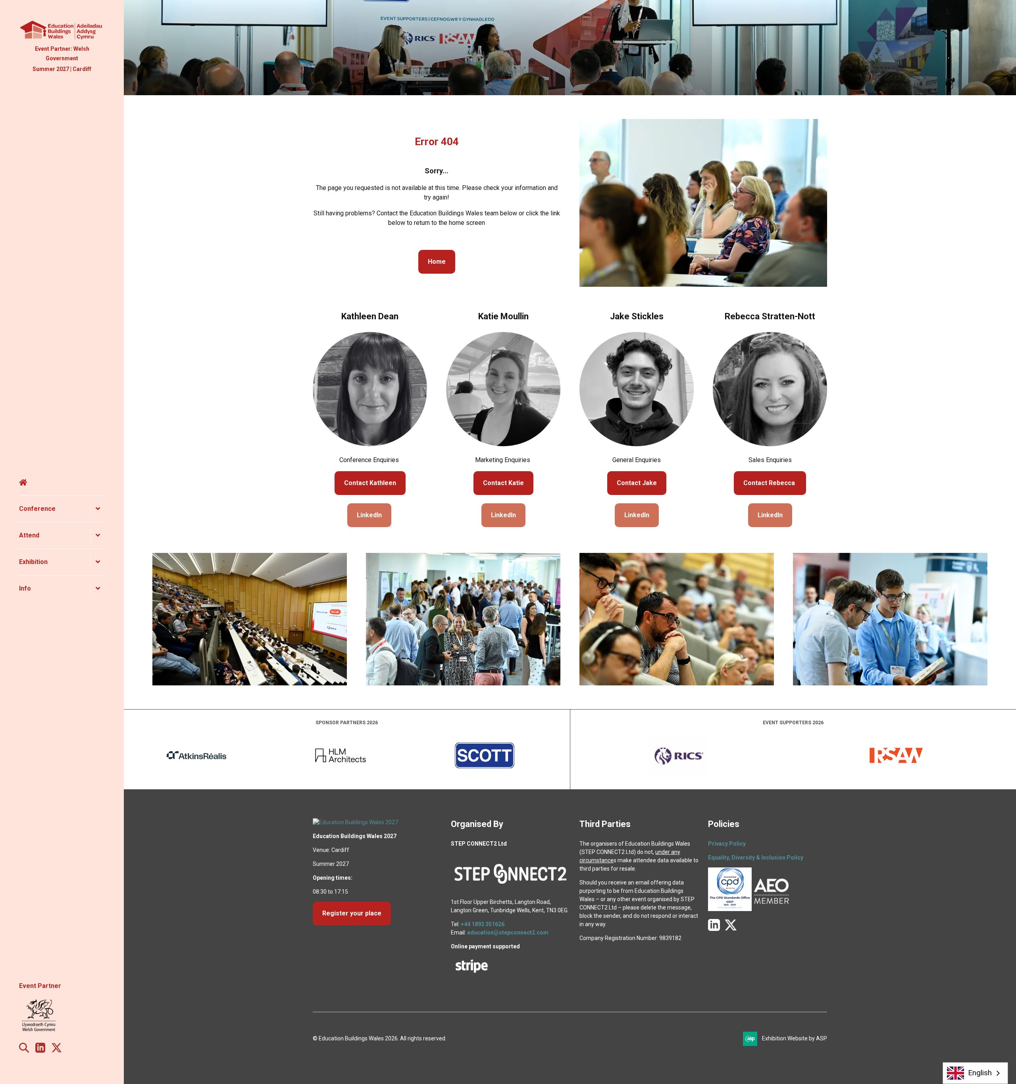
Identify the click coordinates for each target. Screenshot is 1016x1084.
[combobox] (975, 1073)
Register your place (351, 913)
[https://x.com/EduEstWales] (57, 1050)
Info (25, 588)
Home (62, 483)
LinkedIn (369, 515)
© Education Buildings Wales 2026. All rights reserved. (379, 1038)
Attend (29, 535)
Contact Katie (503, 483)
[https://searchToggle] (24, 1050)
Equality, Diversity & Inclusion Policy (755, 857)
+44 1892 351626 (482, 924)
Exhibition (33, 562)
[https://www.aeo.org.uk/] (771, 909)
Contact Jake (637, 483)
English (980, 1073)
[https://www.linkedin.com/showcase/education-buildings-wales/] (40, 1050)
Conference (37, 508)
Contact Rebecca (770, 483)
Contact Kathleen (370, 483)
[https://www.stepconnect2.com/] (510, 888)
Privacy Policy (727, 843)
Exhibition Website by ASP (794, 1038)
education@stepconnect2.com (507, 932)
